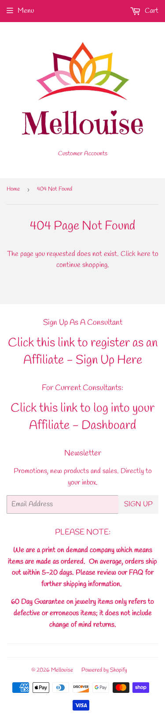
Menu (26, 10)
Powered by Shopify (104, 670)
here (143, 254)
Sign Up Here (109, 360)
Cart (150, 10)
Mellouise (62, 670)
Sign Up (138, 504)
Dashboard (108, 425)
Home (13, 189)
